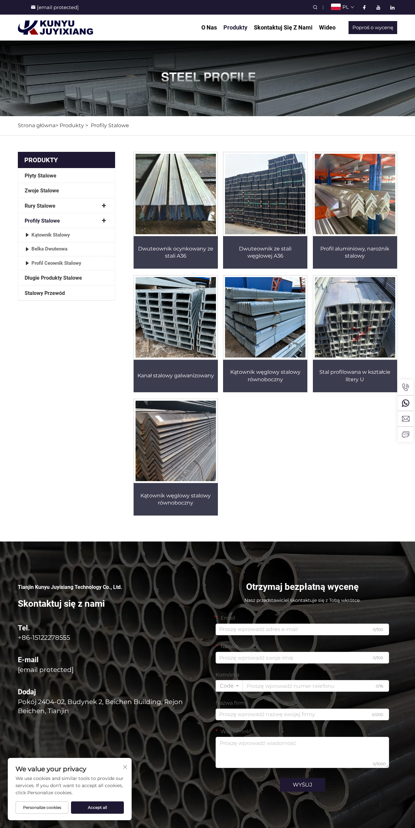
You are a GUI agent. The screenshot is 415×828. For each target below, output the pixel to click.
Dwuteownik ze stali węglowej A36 (265, 252)
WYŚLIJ (302, 785)
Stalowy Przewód (45, 293)
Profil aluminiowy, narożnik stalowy (354, 252)
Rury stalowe (40, 206)
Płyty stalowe (40, 176)
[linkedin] (392, 7)
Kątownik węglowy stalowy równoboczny (265, 375)
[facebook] (364, 7)
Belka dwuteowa (49, 249)
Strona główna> (38, 125)
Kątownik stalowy (50, 235)
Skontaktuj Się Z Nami (283, 27)
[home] (55, 27)
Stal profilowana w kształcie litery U (354, 375)
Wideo (327, 27)
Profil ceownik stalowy (56, 263)
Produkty (235, 27)
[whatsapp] (405, 403)
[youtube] (378, 7)
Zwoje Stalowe (42, 191)
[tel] (405, 387)
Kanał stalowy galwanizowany (175, 375)
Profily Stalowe (110, 125)
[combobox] (229, 686)
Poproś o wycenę (372, 27)
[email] (405, 418)
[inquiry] (405, 434)
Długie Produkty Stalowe (53, 278)
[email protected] (46, 670)
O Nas (209, 27)
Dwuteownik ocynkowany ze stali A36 (175, 252)
